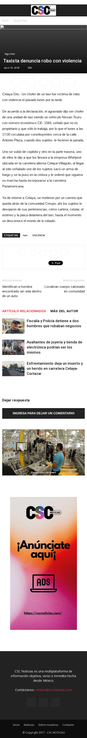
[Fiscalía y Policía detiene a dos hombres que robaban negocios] (13, 326)
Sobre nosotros (48, 725)
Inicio (5, 20)
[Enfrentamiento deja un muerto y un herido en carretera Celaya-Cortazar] (13, 368)
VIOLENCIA (38, 235)
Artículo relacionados (24, 311)
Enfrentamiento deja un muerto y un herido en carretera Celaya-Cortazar (55, 368)
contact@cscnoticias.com (53, 690)
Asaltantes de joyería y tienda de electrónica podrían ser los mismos (54, 347)
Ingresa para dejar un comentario (44, 413)
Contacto (68, 725)
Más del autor (64, 311)
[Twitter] (55, 702)
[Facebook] (31, 702)
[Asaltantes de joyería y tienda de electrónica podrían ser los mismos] (13, 347)
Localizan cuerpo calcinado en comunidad (65, 289)
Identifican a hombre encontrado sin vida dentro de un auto (21, 291)
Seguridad (20, 20)
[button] (81, 10)
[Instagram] (43, 702)
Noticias (29, 725)
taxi (25, 235)
